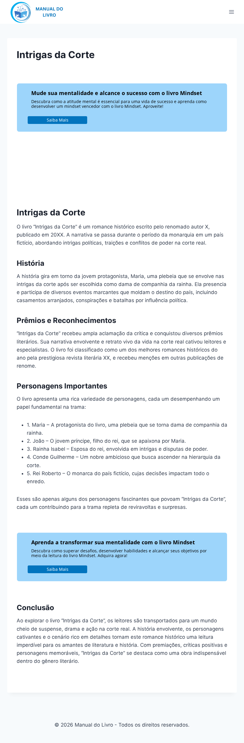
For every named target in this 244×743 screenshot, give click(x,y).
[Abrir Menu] (231, 11)
